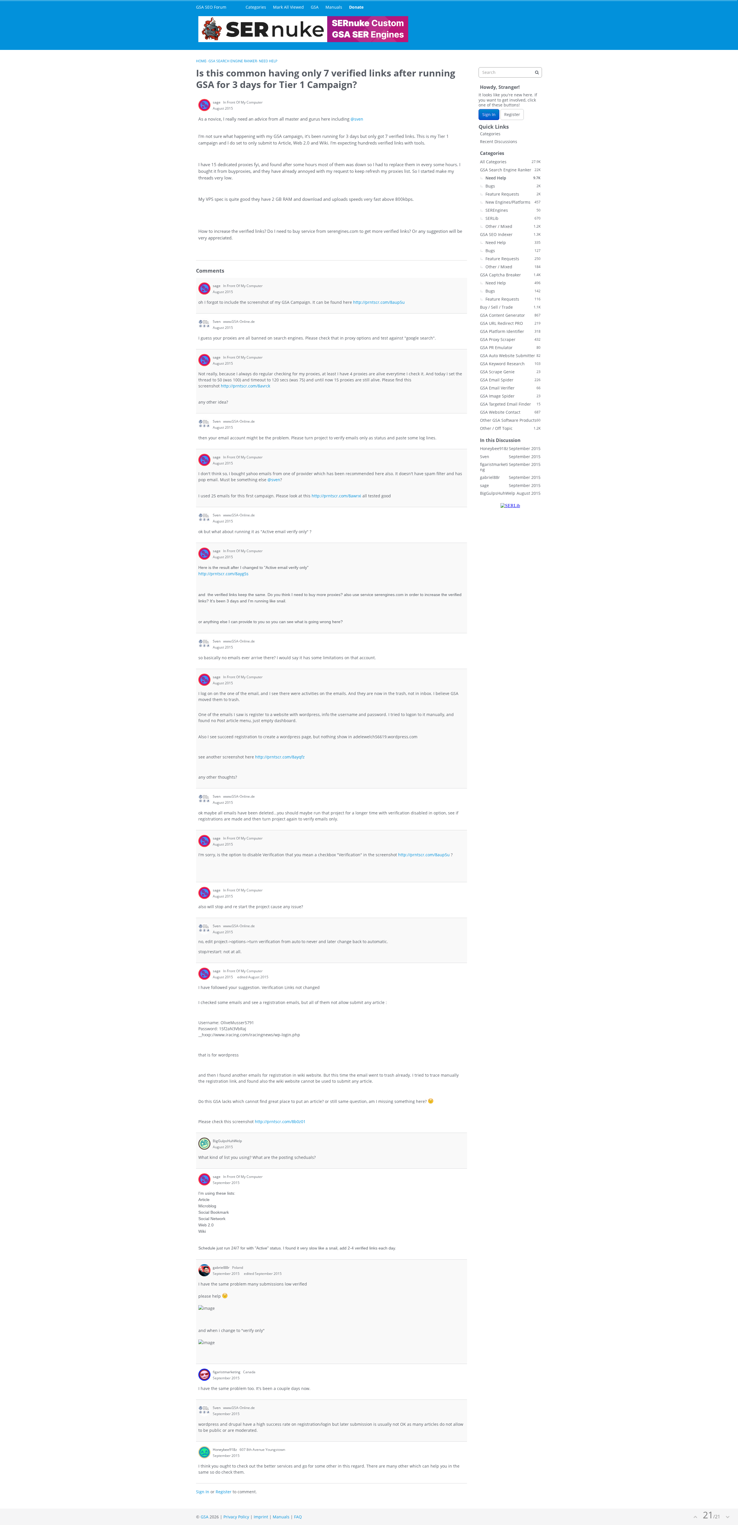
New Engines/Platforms (513, 202)
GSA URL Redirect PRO (510, 323)
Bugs (513, 186)
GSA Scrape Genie (510, 371)
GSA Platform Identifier (510, 331)
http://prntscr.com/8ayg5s (223, 573)
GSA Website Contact (510, 412)
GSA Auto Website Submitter (510, 355)
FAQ (298, 1517)
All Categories (510, 161)
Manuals (333, 7)
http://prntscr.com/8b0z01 (280, 1121)
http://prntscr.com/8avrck (245, 386)
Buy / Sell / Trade (510, 307)
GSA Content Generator (510, 315)
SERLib (513, 218)
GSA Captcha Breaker (510, 275)
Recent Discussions (498, 141)
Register (223, 1491)
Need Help (513, 178)
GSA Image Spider (510, 396)
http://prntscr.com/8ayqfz (280, 757)
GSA (315, 7)
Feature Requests (513, 194)
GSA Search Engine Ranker (510, 170)
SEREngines (513, 210)
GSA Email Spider (510, 380)
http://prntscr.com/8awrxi (336, 496)
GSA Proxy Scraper (510, 339)
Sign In (202, 1491)
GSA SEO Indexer (510, 234)
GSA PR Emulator (510, 347)
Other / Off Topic (510, 428)
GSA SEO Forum (211, 7)
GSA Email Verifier (510, 388)
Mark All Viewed (288, 7)
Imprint (261, 1517)
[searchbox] (510, 72)
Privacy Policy (236, 1517)
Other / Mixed (513, 226)
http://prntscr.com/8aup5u (379, 302)
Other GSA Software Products (510, 420)
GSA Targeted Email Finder (510, 404)
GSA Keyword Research (510, 363)
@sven (357, 119)
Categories (256, 7)
